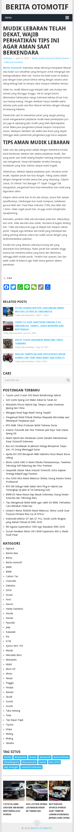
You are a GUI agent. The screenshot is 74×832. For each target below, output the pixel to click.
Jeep (8, 627)
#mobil (7, 757)
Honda (9, 613)
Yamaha (10, 743)
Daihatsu (10, 585)
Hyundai (10, 622)
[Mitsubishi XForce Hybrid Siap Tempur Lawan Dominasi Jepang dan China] (59, 791)
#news (32, 757)
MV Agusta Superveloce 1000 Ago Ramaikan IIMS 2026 (35, 526)
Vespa (9, 729)
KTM (8, 641)
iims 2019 (54, 762)
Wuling (9, 733)
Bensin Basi (12, 553)
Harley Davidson (14, 608)
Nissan (9, 678)
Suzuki (9, 701)
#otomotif (45, 757)
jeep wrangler (11, 767)
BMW (9, 567)
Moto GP (10, 669)
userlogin (7, 58)
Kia (7, 636)
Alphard (10, 548)
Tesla (8, 715)
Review (65, 58)
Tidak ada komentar (13, 62)
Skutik (9, 696)
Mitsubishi (11, 659)
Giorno (9, 604)
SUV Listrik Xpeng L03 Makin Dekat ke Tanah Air (31, 400)
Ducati (9, 595)
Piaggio (10, 683)
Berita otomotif (46, 58)
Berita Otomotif (37, 7)
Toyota (9, 724)
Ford (8, 599)
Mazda (9, 650)
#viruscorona (29, 762)
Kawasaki (10, 632)
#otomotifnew (61, 757)
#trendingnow (11, 762)
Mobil (58, 58)
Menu (8, 17)
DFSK (9, 590)
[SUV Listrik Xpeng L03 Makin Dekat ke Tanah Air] (36, 791)
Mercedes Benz (14, 655)
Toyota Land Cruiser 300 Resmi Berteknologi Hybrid (33, 395)
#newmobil (20, 757)
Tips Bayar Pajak (14, 720)
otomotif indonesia (31, 767)
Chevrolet (11, 581)
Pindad (9, 687)
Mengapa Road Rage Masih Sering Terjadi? (28, 412)
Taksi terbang (13, 710)
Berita (35, 58)
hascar (42, 762)
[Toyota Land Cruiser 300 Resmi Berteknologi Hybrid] (14, 791)
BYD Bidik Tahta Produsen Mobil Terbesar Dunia (31, 425)
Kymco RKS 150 (14, 645)
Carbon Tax (12, 576)
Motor (9, 673)
